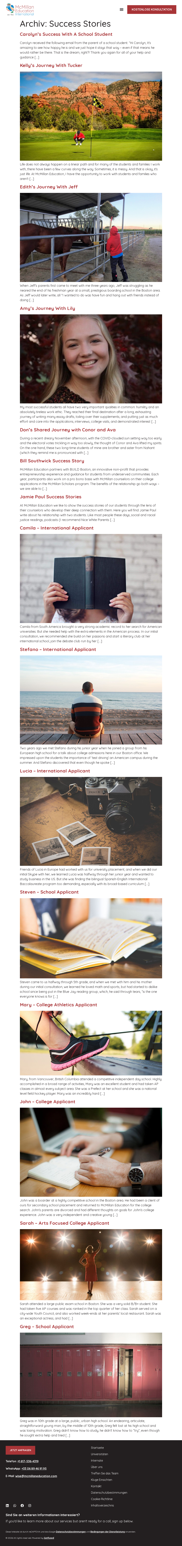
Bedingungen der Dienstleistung (107, 1531)
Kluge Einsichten (101, 1480)
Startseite (97, 1447)
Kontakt (96, 1486)
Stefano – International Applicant (58, 649)
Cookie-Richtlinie (102, 1499)
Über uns (97, 1467)
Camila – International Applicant (57, 528)
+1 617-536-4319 (28, 1461)
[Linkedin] (7, 1505)
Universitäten (99, 1454)
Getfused (49, 1538)
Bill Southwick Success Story (52, 461)
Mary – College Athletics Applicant (58, 1005)
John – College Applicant (47, 1101)
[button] (121, 9)
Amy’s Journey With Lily (47, 308)
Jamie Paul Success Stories (50, 497)
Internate (97, 1460)
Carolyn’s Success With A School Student (66, 34)
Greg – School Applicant (47, 1326)
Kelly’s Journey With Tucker (51, 65)
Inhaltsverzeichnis (102, 1505)
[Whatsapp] (14, 1505)
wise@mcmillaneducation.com (36, 1476)
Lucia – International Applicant (55, 771)
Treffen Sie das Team (104, 1473)
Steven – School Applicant (49, 892)
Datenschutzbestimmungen (109, 1492)
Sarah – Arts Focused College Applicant (64, 1223)
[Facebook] (22, 1505)
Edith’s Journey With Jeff (49, 187)
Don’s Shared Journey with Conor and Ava (68, 430)
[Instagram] (29, 1505)
